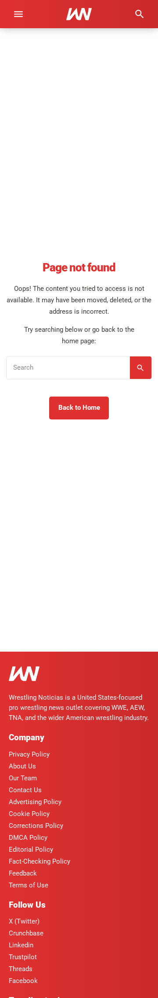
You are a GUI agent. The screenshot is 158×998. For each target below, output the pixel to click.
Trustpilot (23, 957)
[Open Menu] (18, 14)
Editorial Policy (31, 849)
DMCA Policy (28, 838)
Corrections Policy (36, 826)
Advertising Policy (35, 802)
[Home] (24, 675)
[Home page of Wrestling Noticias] (79, 14)
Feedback (23, 873)
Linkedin (21, 945)
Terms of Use (28, 885)
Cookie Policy (29, 814)
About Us (22, 766)
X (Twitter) (24, 921)
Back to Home (79, 408)
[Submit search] (140, 367)
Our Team (23, 778)
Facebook (23, 981)
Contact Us (25, 790)
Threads (20, 969)
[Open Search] (139, 14)
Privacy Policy (29, 754)
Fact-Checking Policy (39, 861)
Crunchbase (26, 933)
